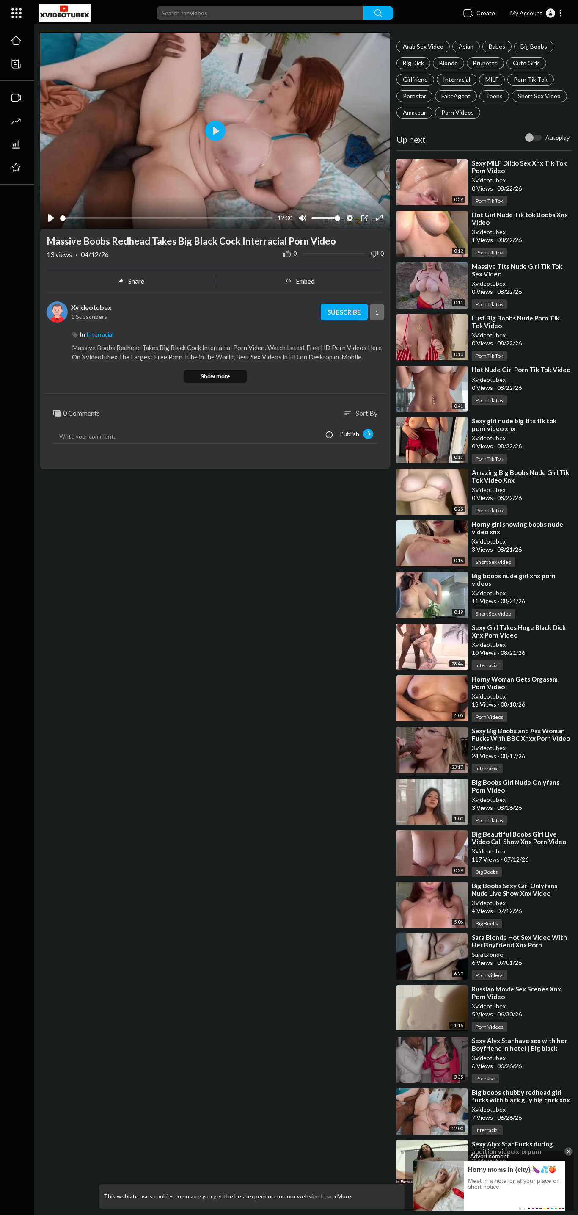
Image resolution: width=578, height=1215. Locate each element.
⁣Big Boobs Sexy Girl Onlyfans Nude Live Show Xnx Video (514, 889)
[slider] (166, 218)
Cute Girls (526, 62)
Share (136, 281)
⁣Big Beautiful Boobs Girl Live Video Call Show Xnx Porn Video (519, 837)
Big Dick (413, 62)
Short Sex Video (539, 95)
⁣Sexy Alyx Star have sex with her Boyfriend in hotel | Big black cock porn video (519, 1048)
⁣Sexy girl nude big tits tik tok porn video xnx (514, 424)
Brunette (485, 62)
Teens (494, 95)
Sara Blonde (487, 954)
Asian (466, 46)
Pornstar (414, 95)
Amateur (414, 112)
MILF (491, 79)
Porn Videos (457, 112)
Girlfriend (415, 79)
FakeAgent (456, 95)
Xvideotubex (489, 180)
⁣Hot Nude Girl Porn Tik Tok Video (521, 369)
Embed (305, 281)
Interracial (456, 79)
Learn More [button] (336, 1196)
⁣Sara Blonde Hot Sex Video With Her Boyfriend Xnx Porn (519, 941)
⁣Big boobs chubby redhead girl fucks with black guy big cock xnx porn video (521, 1099)
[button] (536, 13)
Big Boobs (533, 46)
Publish (351, 433)
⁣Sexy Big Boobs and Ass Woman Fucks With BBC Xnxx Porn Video (521, 734)
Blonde (448, 62)
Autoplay (557, 137)
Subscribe (344, 312)
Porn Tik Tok (531, 79)
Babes (497, 46)
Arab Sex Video (423, 46)
